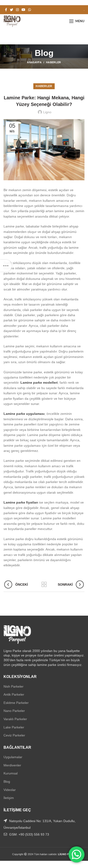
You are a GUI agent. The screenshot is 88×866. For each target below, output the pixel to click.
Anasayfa (34, 62)
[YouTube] (23, 10)
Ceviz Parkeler (14, 735)
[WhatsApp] (29, 10)
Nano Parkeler (14, 711)
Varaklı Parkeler (15, 719)
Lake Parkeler (14, 727)
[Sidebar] (6, 266)
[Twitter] (11, 10)
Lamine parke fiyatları (21, 502)
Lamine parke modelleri (39, 382)
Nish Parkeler (13, 686)
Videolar (10, 790)
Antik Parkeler (14, 694)
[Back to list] (44, 584)
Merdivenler (12, 765)
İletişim (9, 798)
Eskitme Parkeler (16, 703)
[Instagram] (17, 10)
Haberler (53, 62)
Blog (7, 781)
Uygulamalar (13, 757)
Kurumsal (11, 773)
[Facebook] (6, 10)
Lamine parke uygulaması (24, 414)
